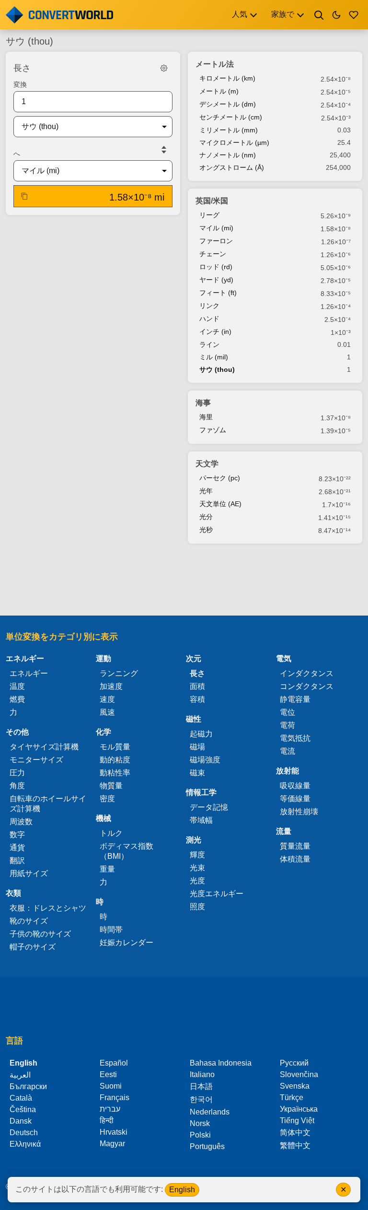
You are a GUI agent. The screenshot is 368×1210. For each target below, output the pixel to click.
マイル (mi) (216, 228)
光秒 (206, 530)
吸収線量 (295, 786)
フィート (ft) (218, 293)
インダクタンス (307, 673)
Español (114, 1063)
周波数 (21, 822)
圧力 (17, 773)
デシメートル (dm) (227, 104)
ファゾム (212, 430)
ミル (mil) (213, 357)
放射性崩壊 (299, 811)
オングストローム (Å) (231, 167)
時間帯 (111, 929)
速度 (107, 699)
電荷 (287, 725)
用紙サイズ (29, 873)
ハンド (209, 318)
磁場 (197, 747)
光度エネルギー (216, 894)
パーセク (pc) (219, 478)
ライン (209, 344)
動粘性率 (115, 773)
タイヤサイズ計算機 (44, 747)
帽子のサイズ (33, 947)
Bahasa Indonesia (221, 1063)
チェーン (212, 254)
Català (21, 1098)
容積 (197, 699)
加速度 (111, 686)
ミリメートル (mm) (228, 130)
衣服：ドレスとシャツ (48, 908)
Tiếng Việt (297, 1120)
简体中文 (295, 1132)
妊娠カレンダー (126, 942)
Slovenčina (299, 1074)
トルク (111, 833)
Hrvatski (113, 1132)
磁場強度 (205, 760)
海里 (206, 417)
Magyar (112, 1143)
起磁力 (201, 734)
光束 (197, 868)
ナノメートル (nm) (227, 155)
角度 (17, 786)
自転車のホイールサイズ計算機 (48, 804)
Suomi (111, 1086)
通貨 (17, 847)
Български (28, 1086)
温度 (17, 686)
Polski (200, 1135)
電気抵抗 (295, 738)
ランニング (119, 673)
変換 (20, 84)
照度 (197, 906)
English (182, 1190)
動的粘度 (115, 760)
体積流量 (295, 859)
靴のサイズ (29, 921)
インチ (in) (215, 331)
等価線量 (295, 799)
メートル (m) (219, 91)
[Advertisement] (184, 580)
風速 (107, 712)
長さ (197, 673)
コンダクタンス (307, 686)
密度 (107, 799)
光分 (206, 517)
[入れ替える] (163, 149)
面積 (197, 686)
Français (114, 1097)
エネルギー (29, 673)
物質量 (111, 786)
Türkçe (291, 1097)
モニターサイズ (36, 760)
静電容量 (295, 699)
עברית (110, 1109)
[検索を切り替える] (319, 15)
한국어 (201, 1099)
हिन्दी (107, 1120)
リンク (209, 305)
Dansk (21, 1121)
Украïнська (299, 1109)
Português (207, 1146)
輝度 (197, 855)
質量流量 (295, 846)
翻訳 (17, 860)
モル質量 (115, 747)
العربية (20, 1075)
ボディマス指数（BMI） (126, 851)
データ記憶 (209, 807)
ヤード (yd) (216, 280)
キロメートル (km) (227, 78)
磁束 (197, 773)
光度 (197, 881)
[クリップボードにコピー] (24, 196)
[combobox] (85, 126)
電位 (287, 712)
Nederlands (210, 1112)
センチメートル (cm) (230, 117)
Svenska (295, 1086)
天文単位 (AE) (220, 504)
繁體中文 (295, 1145)
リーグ (209, 215)
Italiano (202, 1074)
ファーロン (216, 241)
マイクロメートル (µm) (234, 142)
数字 (17, 834)
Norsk (200, 1123)
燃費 (17, 699)
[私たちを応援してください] (353, 15)
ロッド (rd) (215, 267)
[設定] (163, 68)
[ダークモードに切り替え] (336, 15)
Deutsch (24, 1132)
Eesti (108, 1074)
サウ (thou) (217, 369)
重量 (107, 869)
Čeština (23, 1109)
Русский (294, 1063)
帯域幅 (201, 820)
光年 (206, 491)
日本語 (201, 1086)
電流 (287, 751)
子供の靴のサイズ (40, 934)
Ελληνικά (25, 1144)
